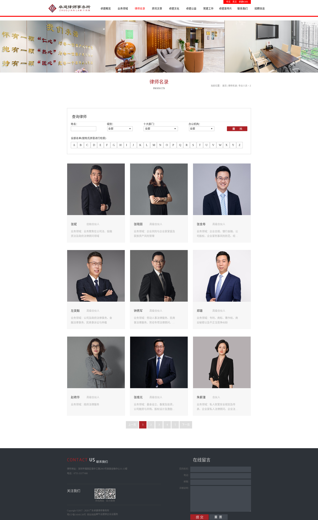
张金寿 (201, 224)
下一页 (186, 424)
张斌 (74, 224)
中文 (228, 2)
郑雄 (200, 310)
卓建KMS (243, 2)
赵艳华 (75, 397)
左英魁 (75, 310)
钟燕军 (138, 310)
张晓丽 (138, 224)
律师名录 (232, 86)
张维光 (138, 397)
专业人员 (243, 86)
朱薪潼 (201, 397)
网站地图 (91, 514)
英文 (234, 2)
